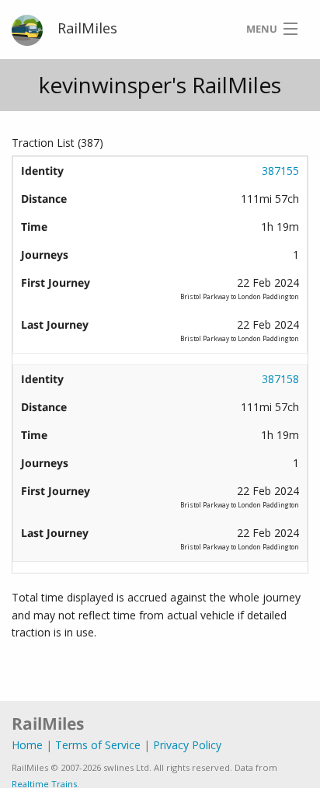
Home (27, 744)
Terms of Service (98, 744)
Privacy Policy (187, 744)
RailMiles (87, 28)
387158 (280, 378)
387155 (280, 170)
